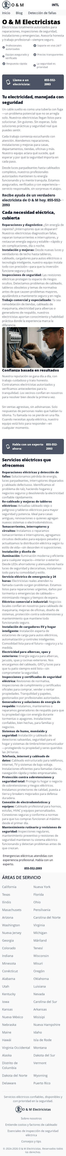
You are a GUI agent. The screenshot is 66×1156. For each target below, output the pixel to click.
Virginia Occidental (16, 1047)
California (9, 887)
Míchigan (40, 933)
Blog (19, 13)
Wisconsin (41, 956)
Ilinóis (6, 902)
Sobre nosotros (31, 1118)
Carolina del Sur (45, 1002)
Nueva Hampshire (46, 1025)
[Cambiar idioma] (56, 5)
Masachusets (11, 910)
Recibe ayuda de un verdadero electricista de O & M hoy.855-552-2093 (31, 200)
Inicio (6, 13)
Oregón (39, 971)
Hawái (6, 1040)
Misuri (38, 963)
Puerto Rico (42, 1083)
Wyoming (40, 1075)
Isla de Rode (42, 1040)
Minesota (9, 963)
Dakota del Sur (44, 1055)
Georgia (8, 940)
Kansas (7, 1009)
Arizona (7, 917)
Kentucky (8, 994)
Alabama (8, 979)
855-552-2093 (33, 868)
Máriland (40, 940)
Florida (38, 894)
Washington (11, 925)
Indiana (7, 956)
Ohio (37, 902)
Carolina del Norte (47, 917)
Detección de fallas (42, 13)
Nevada (39, 994)
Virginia (39, 925)
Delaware (9, 1083)
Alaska (7, 1055)
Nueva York (41, 887)
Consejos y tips (31, 1141)
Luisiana (39, 986)
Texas (6, 894)
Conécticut (10, 971)
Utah (5, 986)
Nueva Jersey (11, 933)
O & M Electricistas (30, 1148)
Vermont (39, 1063)
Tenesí (38, 948)
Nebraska (9, 1025)
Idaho (37, 1032)
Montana (40, 1047)
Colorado (9, 948)
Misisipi (39, 1017)
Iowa (5, 1002)
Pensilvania (41, 910)
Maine (6, 1032)
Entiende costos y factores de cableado (31, 1125)
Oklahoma (41, 979)
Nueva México (12, 1017)
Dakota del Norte (14, 1075)
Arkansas (40, 1009)
